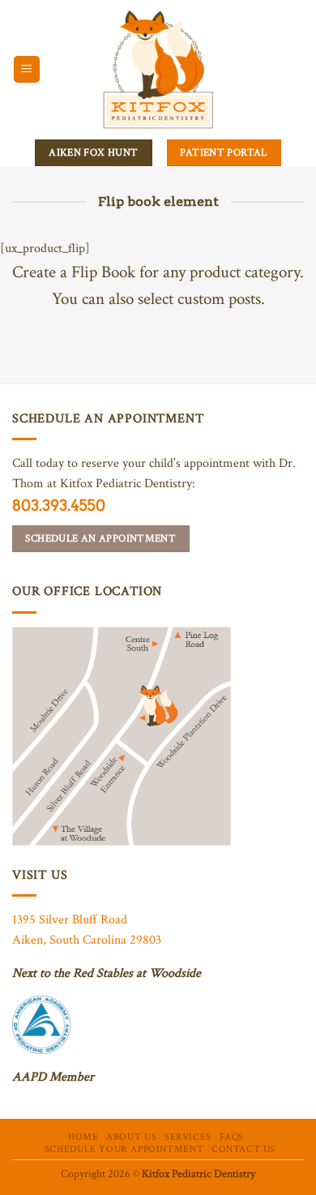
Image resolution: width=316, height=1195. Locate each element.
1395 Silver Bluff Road (69, 919)
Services (187, 1136)
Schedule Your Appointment (124, 1148)
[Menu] (27, 69)
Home (83, 1136)
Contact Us (243, 1148)
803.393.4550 (58, 505)
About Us (131, 1136)
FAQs (232, 1136)
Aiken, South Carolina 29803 (86, 940)
